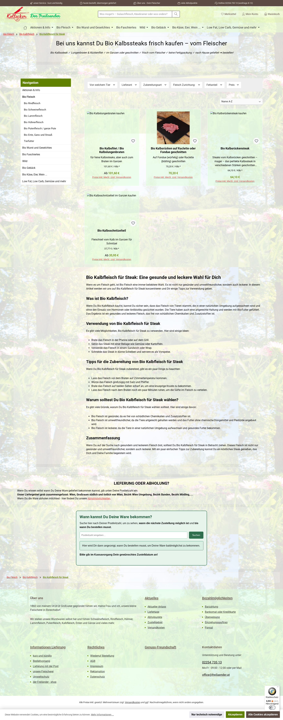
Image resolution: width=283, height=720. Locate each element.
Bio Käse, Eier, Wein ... (34, 174)
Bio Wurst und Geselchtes (37, 147)
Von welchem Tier (100, 84)
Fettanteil (212, 84)
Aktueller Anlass (157, 606)
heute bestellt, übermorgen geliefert (99, 3)
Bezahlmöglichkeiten (217, 598)
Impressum (96, 666)
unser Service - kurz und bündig (47, 3)
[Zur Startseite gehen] (32, 14)
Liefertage (153, 611)
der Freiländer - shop (44, 682)
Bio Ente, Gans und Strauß (38, 134)
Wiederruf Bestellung (102, 655)
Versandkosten (156, 627)
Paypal (209, 627)
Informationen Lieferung (48, 647)
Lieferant (127, 84)
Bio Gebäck (28, 167)
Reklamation (97, 671)
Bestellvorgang (41, 661)
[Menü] (278, 688)
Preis (232, 84)
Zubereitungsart (152, 84)
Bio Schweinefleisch (35, 109)
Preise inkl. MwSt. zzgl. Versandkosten (111, 177)
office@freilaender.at (216, 674)
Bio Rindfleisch (32, 103)
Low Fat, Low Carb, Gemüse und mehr (44, 181)
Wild (24, 161)
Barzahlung (211, 606)
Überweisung (212, 617)
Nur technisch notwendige (206, 714)
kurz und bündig (42, 655)
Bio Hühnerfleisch (33, 122)
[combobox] (135, 14)
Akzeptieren (235, 714)
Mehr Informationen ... (102, 714)
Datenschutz (97, 676)
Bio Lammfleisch (33, 115)
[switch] (272, 708)
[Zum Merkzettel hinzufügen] (133, 141)
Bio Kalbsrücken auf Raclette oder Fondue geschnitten (173, 150)
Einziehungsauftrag (216, 622)
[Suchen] (176, 14)
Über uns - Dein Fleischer (148, 3)
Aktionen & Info (31, 90)
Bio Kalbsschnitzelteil (111, 230)
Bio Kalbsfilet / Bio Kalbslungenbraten (111, 150)
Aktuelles (151, 598)
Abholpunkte (155, 617)
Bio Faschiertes (31, 154)
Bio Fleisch (28, 96)
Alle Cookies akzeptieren (263, 714)
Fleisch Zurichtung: (184, 84)
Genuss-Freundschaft (160, 647)
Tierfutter (29, 141)
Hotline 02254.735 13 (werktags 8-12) (235, 3)
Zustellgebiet (155, 622)
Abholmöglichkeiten (98, 498)
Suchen (196, 535)
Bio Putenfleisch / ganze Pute (40, 128)
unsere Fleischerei (43, 671)
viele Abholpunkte (189, 3)
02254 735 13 (212, 662)
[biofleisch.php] (25, 27)
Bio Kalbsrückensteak (235, 148)
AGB (92, 661)
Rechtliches (95, 647)
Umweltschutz (41, 676)
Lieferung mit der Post (45, 666)
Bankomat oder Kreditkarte (220, 611)
